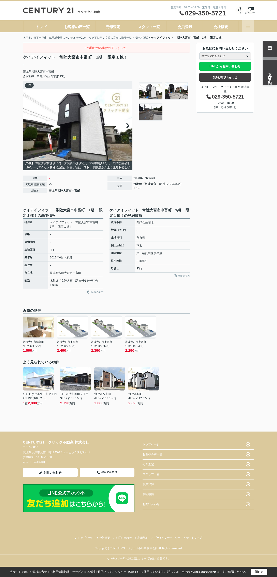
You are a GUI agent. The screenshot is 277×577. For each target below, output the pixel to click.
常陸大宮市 (38, 71)
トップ (41, 27)
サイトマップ (194, 537)
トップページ (151, 444)
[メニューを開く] (248, 26)
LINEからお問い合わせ (225, 66)
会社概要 (221, 27)
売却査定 (113, 27)
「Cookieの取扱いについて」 (206, 571)
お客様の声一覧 (77, 27)
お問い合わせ (52, 472)
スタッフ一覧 (149, 27)
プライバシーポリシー (167, 537)
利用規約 (142, 537)
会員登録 (185, 27)
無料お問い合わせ (225, 77)
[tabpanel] (163, 101)
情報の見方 (97, 292)
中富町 (50, 71)
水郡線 (137, 183)
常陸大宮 (150, 183)
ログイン (239, 12)
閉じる (259, 571)
